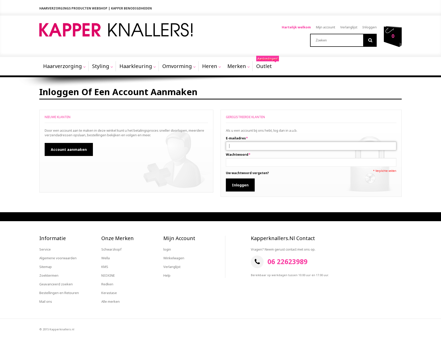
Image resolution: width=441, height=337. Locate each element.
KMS (104, 266)
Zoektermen (48, 275)
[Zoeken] (370, 40)
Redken (107, 284)
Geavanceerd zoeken (56, 284)
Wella (105, 258)
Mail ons (45, 301)
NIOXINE (108, 275)
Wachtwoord (237, 154)
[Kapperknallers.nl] (115, 30)
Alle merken (110, 301)
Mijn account (325, 27)
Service (45, 249)
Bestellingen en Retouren (59, 292)
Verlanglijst (348, 27)
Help (166, 275)
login (167, 249)
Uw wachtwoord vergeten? (247, 173)
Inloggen (369, 27)
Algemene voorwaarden (58, 258)
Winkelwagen (173, 258)
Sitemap (45, 266)
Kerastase (109, 292)
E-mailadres (236, 138)
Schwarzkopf (111, 249)
